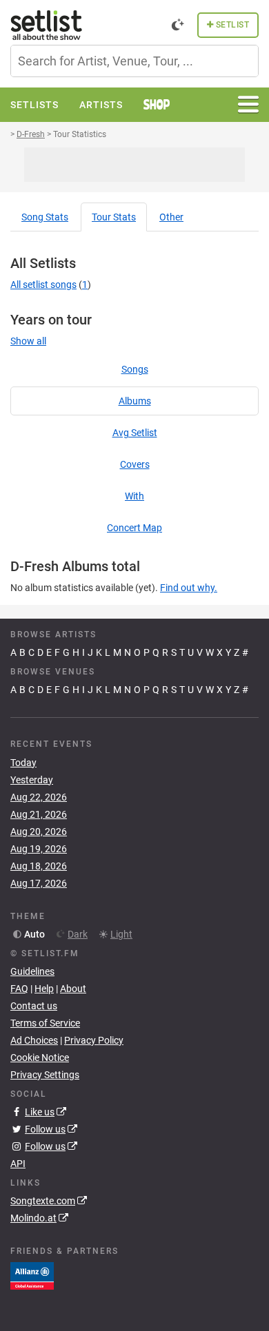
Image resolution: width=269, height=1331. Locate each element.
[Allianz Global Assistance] (32, 1275)
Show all (28, 341)
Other (171, 217)
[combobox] (134, 61)
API (18, 1163)
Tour (114, 217)
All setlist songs (43, 284)
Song (44, 217)
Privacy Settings (44, 1074)
